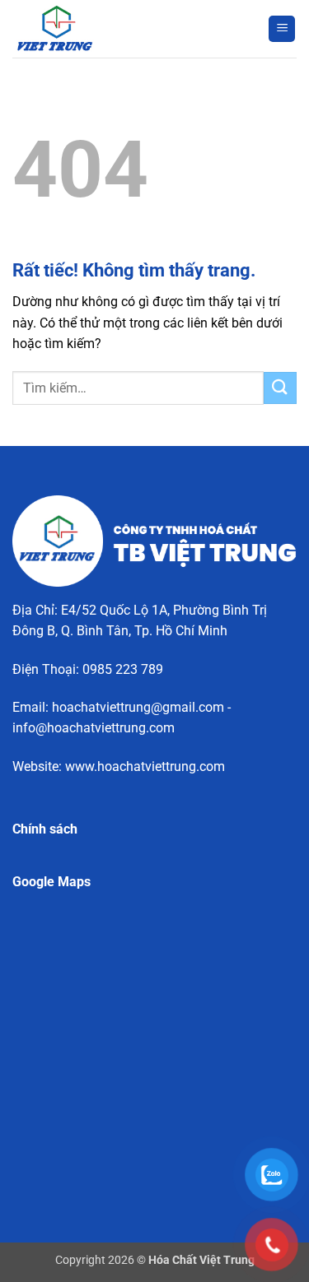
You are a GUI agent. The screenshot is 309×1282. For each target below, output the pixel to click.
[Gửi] (280, 388)
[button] (282, 29)
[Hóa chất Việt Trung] (94, 29)
